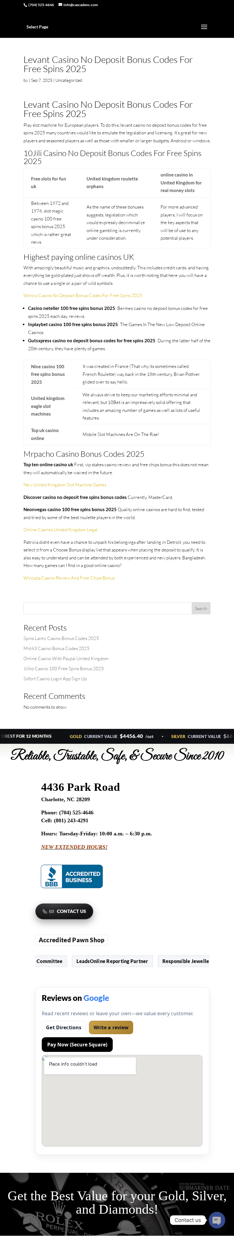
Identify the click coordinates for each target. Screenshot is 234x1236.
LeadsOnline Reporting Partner (104, 961)
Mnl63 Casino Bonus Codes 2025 (56, 648)
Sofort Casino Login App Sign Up (55, 679)
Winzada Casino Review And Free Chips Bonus (69, 578)
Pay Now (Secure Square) (77, 1044)
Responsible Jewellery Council (189, 961)
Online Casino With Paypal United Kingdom (65, 658)
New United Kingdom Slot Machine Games (64, 485)
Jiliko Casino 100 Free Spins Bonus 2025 (63, 668)
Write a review (111, 1027)
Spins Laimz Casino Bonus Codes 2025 (61, 638)
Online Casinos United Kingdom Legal (60, 530)
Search (201, 608)
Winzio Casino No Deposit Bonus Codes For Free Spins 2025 (82, 295)
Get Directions (63, 1027)
